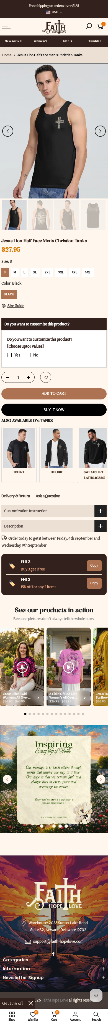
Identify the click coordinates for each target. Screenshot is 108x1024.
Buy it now (54, 409)
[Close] (31, 1003)
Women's (40, 41)
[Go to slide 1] (41, 826)
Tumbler (94, 41)
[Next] (100, 131)
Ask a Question (48, 496)
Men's (67, 41)
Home (7, 55)
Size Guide (15, 306)
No (35, 355)
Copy (94, 565)
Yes (17, 355)
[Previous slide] (7, 779)
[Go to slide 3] (54, 826)
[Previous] (7, 131)
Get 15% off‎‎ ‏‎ (13, 1003)
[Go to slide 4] (60, 826)
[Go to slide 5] (66, 826)
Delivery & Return (15, 496)
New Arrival (13, 41)
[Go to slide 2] (48, 826)
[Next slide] (100, 779)
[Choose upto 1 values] (25, 346)
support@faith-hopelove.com (58, 941)
